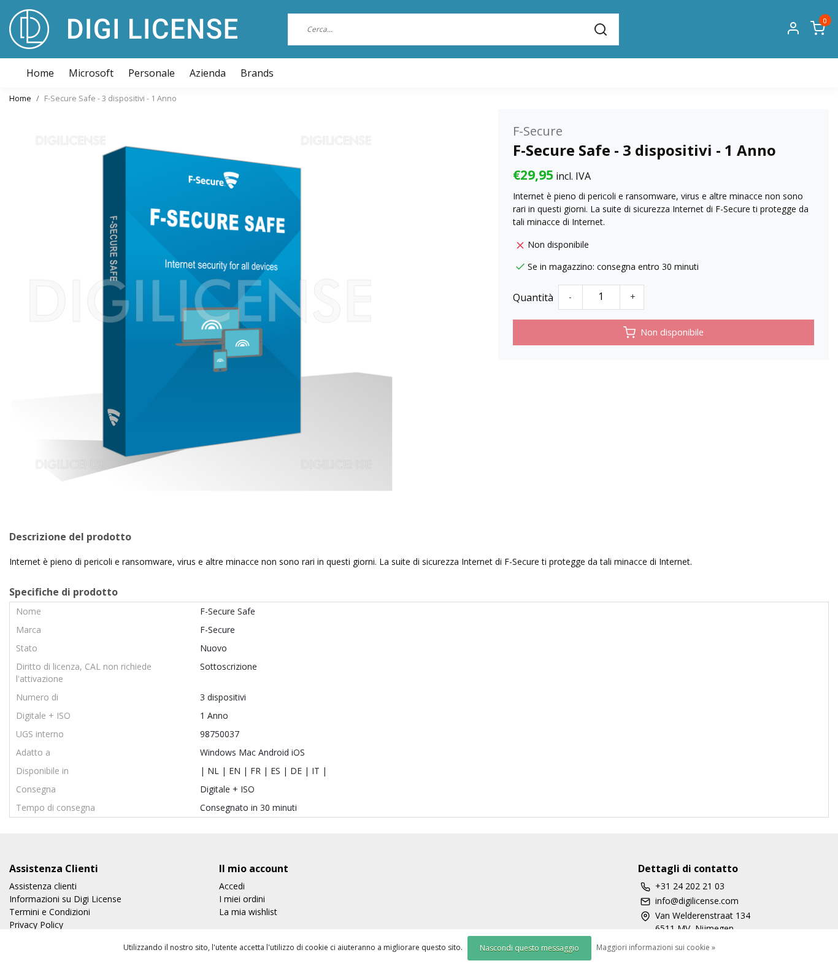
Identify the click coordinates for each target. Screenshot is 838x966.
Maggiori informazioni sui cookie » (655, 947)
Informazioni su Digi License (65, 899)
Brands (257, 73)
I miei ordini (242, 899)
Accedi (232, 886)
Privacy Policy (36, 924)
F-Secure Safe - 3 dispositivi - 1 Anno (110, 98)
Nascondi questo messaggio (529, 948)
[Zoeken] (600, 29)
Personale (151, 73)
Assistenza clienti (43, 886)
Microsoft (91, 73)
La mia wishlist (248, 912)
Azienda (208, 73)
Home (20, 98)
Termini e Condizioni (49, 912)
